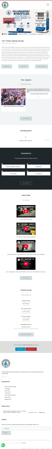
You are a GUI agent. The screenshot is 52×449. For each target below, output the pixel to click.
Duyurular (23, 66)
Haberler (43, 448)
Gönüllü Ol (31, 349)
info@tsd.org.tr (42, 412)
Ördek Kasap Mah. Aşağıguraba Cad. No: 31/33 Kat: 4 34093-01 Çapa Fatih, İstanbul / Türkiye (14, 411)
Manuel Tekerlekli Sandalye (10, 386)
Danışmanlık (7, 388)
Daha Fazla (4, 376)
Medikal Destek (8, 399)
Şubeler (37, 448)
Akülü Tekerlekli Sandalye (10, 395)
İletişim (48, 448)
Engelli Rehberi (42, 66)
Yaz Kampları (7, 393)
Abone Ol (6, 432)
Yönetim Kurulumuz (26, 334)
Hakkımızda (7, 66)
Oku (13, 96)
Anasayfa (24, 448)
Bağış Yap (20, 349)
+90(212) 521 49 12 (32, 412)
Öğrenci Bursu (8, 397)
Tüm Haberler (26, 118)
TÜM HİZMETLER (26, 183)
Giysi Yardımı (7, 390)
